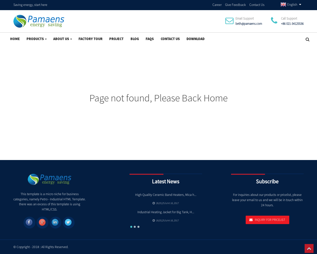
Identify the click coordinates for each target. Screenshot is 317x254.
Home (15, 39)
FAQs (150, 39)
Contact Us (256, 4)
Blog (135, 39)
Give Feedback (235, 4)
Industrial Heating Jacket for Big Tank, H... (165, 212)
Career (217, 4)
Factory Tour (91, 39)
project (116, 39)
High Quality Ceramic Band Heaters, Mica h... (165, 195)
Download (195, 39)
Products (35, 39)
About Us (61, 39)
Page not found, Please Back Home (158, 98)
